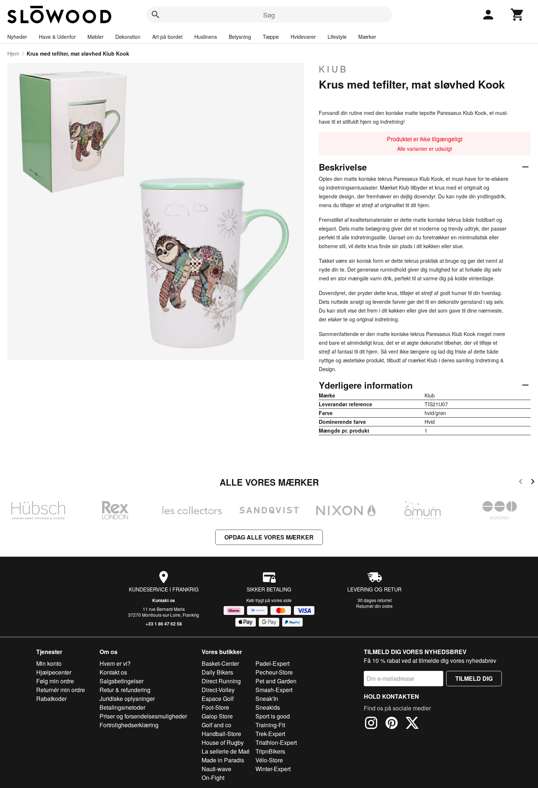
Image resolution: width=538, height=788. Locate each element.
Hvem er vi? (115, 663)
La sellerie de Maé (226, 751)
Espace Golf (217, 698)
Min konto (48, 663)
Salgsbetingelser (121, 681)
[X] (412, 724)
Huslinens (205, 36)
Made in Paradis (223, 760)
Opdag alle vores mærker (269, 537)
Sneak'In (266, 698)
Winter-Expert (273, 769)
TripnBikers (270, 751)
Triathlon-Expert (276, 742)
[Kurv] (517, 14)
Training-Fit (270, 725)
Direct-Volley (218, 690)
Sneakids (267, 707)
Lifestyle (337, 36)
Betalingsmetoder (122, 707)
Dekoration (128, 36)
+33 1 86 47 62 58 (164, 623)
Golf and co (216, 725)
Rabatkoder (51, 698)
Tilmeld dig (474, 678)
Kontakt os (163, 600)
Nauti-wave (216, 769)
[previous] (520, 482)
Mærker (367, 36)
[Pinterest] (391, 724)
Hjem (13, 53)
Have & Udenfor (57, 36)
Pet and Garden (275, 681)
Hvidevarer (303, 36)
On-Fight (213, 777)
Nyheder (17, 36)
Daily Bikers (217, 672)
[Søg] (155, 15)
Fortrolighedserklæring (129, 725)
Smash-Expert (273, 690)
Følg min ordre (55, 681)
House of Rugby (223, 742)
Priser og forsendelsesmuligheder (143, 716)
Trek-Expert (270, 733)
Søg (269, 14)
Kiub (333, 69)
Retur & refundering (125, 690)
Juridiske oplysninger (127, 698)
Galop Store (217, 716)
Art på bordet (167, 36)
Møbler (95, 36)
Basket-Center (220, 663)
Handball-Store (221, 733)
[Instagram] (371, 724)
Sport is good (272, 716)
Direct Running (221, 681)
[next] (532, 482)
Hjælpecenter (53, 672)
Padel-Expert (272, 663)
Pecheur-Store (274, 672)
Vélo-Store (269, 760)
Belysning (240, 36)
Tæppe (271, 36)
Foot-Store (215, 707)
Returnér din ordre (374, 606)
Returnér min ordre (60, 690)
